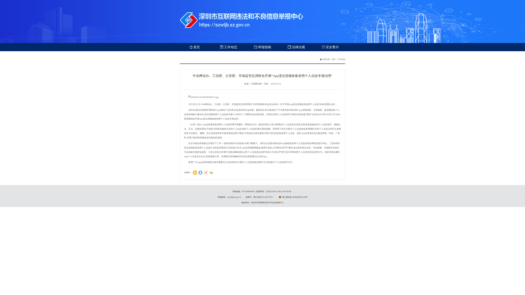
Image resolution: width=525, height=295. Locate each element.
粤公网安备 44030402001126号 (294, 197)
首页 (333, 59)
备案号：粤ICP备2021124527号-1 (259, 197)
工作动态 (341, 59)
